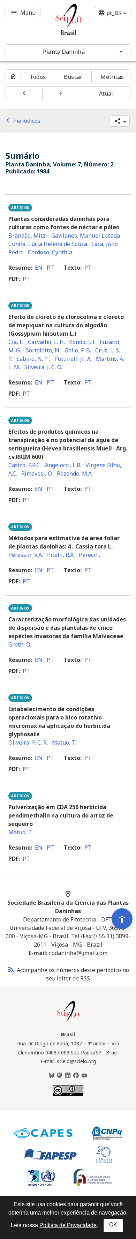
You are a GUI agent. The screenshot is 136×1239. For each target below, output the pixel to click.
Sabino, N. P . (33, 359)
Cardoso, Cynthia (50, 252)
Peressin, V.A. (25, 555)
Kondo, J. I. (82, 342)
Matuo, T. (64, 742)
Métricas (112, 77)
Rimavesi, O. (37, 473)
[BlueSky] (51, 1076)
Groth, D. (19, 644)
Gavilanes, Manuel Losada (85, 235)
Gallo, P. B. (78, 350)
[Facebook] (76, 1076)
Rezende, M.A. (75, 473)
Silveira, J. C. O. (43, 367)
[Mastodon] (59, 1076)
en (39, 267)
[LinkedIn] (67, 1076)
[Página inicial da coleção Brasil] (68, 1020)
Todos (38, 77)
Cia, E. (16, 342)
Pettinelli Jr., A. (73, 359)
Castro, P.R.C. (24, 465)
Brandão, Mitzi (27, 235)
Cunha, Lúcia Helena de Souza (47, 244)
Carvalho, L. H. (46, 342)
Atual (106, 93)
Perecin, (89, 555)
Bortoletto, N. (42, 350)
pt (50, 267)
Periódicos (21, 121)
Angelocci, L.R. (63, 465)
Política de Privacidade (68, 1225)
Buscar (73, 77)
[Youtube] (84, 1076)
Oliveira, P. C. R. (28, 742)
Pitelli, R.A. (61, 555)
